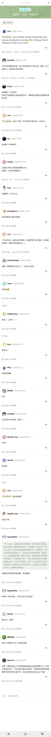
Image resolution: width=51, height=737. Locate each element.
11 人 (26, 78)
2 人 (21, 179)
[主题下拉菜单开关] (48, 3)
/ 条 (25, 3)
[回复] (46, 47)
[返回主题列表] (2, 3)
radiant (8, 37)
